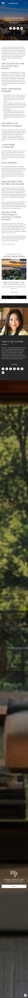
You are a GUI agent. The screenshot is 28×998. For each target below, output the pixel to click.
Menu (25, 3)
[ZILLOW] (3, 372)
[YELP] (6, 368)
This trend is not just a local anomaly (12, 169)
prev (12, 292)
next (15, 292)
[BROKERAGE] (14, 368)
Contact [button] (14, 886)
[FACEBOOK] (10, 368)
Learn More (14, 364)
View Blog (14, 297)
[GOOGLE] (18, 368)
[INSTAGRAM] (3, 368)
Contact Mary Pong (18, 237)
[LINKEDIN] (22, 368)
